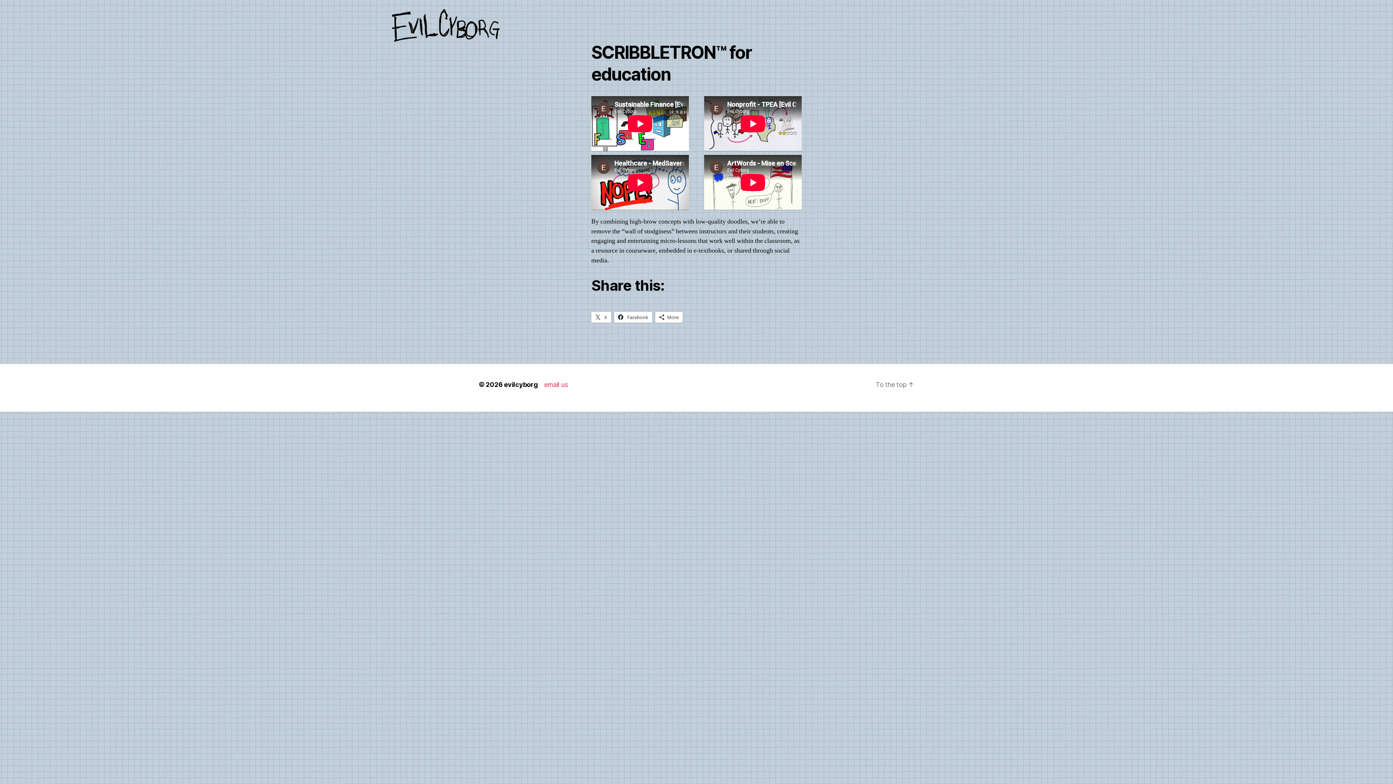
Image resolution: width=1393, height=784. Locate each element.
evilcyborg (521, 384)
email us (556, 384)
